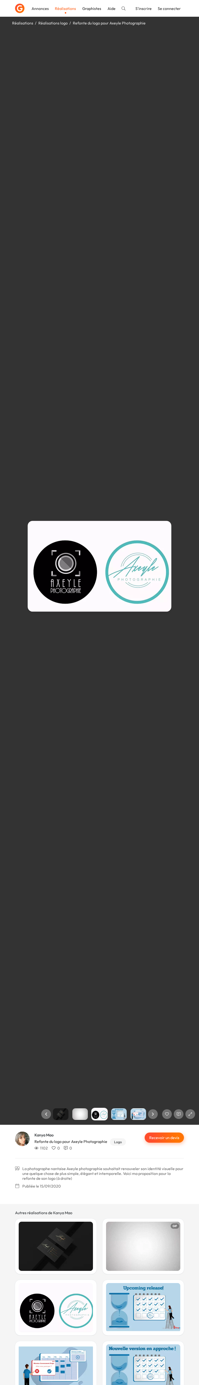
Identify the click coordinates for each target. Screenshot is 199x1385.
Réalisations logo (53, 23)
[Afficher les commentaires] (178, 1114)
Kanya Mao (44, 1135)
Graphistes (91, 8)
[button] (46, 1114)
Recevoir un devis (164, 1137)
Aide (112, 8)
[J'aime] (167, 1114)
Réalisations (65, 8)
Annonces (40, 8)
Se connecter (169, 8)
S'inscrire (143, 8)
